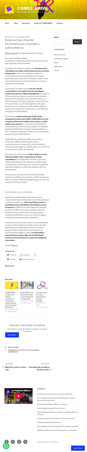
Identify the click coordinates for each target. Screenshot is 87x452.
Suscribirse (12, 335)
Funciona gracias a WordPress (47, 442)
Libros (56, 62)
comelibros (25, 37)
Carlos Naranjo (42, 404)
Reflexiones (13, 347)
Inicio (7, 23)
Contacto (59, 23)
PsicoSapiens (41, 426)
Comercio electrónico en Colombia (23, 350)
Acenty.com (41, 394)
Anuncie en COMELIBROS (43, 23)
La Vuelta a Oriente (43, 418)
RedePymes (41, 430)
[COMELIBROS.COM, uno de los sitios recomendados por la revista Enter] (27, 285)
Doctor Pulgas (42, 408)
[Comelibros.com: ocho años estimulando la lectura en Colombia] (42, 285)
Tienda (56, 70)
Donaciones (26, 23)
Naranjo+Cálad (42, 422)
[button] (6, 446)
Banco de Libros (59, 55)
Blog (16, 23)
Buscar (56, 37)
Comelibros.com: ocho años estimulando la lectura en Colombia (41, 296)
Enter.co (14, 245)
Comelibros (32, 8)
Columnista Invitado (61, 59)
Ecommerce (13, 352)
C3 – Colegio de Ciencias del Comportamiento (52, 398)
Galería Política (42, 412)
